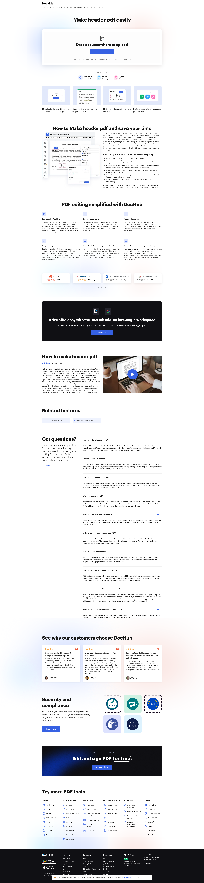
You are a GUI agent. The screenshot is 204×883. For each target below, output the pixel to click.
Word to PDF (50, 805)
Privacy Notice (88, 864)
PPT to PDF (49, 822)
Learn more (51, 729)
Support (86, 871)
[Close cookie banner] (150, 876)
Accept (140, 877)
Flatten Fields (71, 818)
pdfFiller (106, 864)
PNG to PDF (50, 814)
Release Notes (88, 874)
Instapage (106, 874)
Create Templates (113, 826)
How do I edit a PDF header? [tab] (94, 459)
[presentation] (102, 47)
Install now (102, 332)
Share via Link (112, 809)
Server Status (67, 866)
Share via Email (112, 814)
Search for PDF (153, 822)
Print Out (151, 835)
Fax (108, 818)
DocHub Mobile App (110, 861)
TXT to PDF (49, 809)
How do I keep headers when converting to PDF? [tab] (103, 609)
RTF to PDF (49, 835)
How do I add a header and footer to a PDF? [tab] (101, 570)
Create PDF (70, 809)
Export (150, 826)
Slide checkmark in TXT (84, 421)
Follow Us (149, 863)
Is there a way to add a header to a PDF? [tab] (99, 533)
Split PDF (69, 822)
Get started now (102, 767)
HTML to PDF (50, 831)
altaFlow (106, 871)
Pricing (64, 869)
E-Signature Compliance (91, 869)
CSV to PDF (49, 826)
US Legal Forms (108, 866)
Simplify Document (134, 812)
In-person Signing (93, 820)
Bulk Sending (91, 831)
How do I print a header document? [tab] (97, 514)
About (85, 859)
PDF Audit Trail (153, 805)
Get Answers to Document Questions (132, 824)
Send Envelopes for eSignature (93, 815)
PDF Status (111, 822)
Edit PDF (69, 805)
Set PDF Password (154, 814)
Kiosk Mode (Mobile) (91, 825)
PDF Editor (66, 859)
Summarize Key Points (132, 817)
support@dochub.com (150, 855)
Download (151, 831)
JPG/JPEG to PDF (51, 818)
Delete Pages (70, 839)
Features (65, 874)
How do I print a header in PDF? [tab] (96, 440)
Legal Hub (86, 866)
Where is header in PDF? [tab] (93, 496)
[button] (133, 374)
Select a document (102, 52)
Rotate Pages (70, 831)
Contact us (46, 465)
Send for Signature (93, 809)
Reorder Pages (71, 835)
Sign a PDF (90, 805)
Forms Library (67, 871)
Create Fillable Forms (112, 832)
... (127, 878)
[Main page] (47, 3)
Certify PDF (152, 809)
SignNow (106, 869)
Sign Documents (68, 864)
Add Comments (112, 805)
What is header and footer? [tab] (94, 552)
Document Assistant (131, 806)
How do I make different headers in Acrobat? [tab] (101, 589)
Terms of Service (89, 861)
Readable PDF (153, 818)
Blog (104, 859)
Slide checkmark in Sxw (54, 421)
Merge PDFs (70, 826)
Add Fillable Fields (72, 814)
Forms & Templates (69, 861)
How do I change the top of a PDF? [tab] (97, 477)
